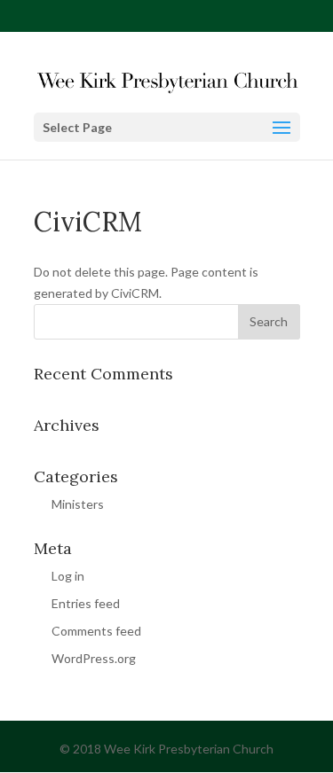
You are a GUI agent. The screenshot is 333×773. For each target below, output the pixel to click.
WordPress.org (94, 658)
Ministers (78, 503)
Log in (68, 575)
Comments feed (96, 630)
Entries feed (86, 603)
